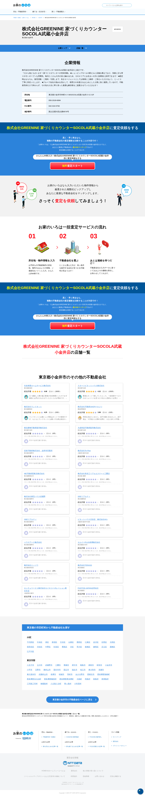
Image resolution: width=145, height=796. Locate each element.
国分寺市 (57, 670)
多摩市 (53, 674)
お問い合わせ (99, 776)
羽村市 (69, 674)
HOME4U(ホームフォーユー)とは (53, 771)
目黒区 (104, 642)
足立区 (104, 647)
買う (59, 11)
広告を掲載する (115, 776)
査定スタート (72, 165)
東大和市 (92, 670)
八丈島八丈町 (56, 684)
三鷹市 (58, 665)
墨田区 (79, 642)
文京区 (62, 642)
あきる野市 (79, 674)
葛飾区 (112, 647)
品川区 (96, 642)
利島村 (87, 679)
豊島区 (64, 647)
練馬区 (96, 647)
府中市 (74, 665)
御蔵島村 (44, 684)
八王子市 (30, 665)
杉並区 (56, 647)
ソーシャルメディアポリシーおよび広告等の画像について (44, 776)
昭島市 (83, 665)
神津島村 (105, 679)
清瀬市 (101, 670)
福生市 (74, 670)
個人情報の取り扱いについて (93, 771)
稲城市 (61, 674)
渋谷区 (39, 647)
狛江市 (83, 670)
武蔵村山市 (43, 674)
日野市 (38, 670)
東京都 (33, 17)
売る (20, 11)
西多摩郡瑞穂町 (103, 674)
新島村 (96, 679)
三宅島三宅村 (32, 684)
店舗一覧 (79, 48)
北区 (72, 647)
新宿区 (54, 642)
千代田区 (30, 642)
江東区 (87, 642)
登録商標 (86, 776)
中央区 (39, 642)
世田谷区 (30, 647)
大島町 (79, 679)
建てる (39, 11)
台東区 (71, 642)
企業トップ (62, 48)
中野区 (48, 647)
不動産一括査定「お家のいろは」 (21, 17)
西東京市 (90, 674)
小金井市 (40, 17)
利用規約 (74, 776)
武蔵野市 (48, 665)
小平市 (29, 670)
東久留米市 (31, 674)
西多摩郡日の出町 (34, 679)
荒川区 (79, 647)
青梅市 (66, 665)
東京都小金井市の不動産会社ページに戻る (72, 699)
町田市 (99, 665)
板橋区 (87, 647)
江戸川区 (30, 651)
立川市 (39, 665)
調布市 (91, 665)
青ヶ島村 (67, 684)
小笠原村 (77, 684)
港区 (47, 642)
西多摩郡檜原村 (50, 679)
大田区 (112, 642)
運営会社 (74, 771)
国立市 (66, 670)
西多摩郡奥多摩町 (66, 679)
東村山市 (47, 670)
